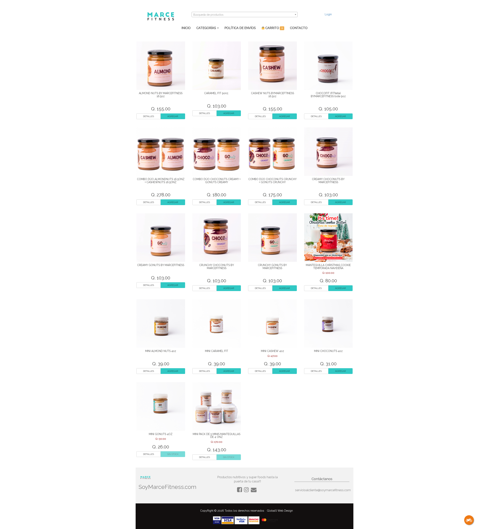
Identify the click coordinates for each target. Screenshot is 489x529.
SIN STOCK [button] (173, 454)
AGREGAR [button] (172, 116)
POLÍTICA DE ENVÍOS (240, 28)
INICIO (186, 28)
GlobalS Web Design (280, 510)
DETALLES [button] (148, 116)
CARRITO (274, 28)
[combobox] (245, 14)
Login (328, 14)
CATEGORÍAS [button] (206, 28)
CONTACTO (299, 28)
